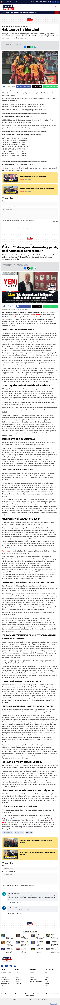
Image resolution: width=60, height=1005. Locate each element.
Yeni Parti (36, 314)
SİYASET (47, 977)
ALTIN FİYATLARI (5, 983)
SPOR (46, 981)
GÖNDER (55, 221)
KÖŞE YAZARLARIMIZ (6, 972)
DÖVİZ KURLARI (5, 981)
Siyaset (14, 244)
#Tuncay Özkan (8, 832)
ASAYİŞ (46, 979)
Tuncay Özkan (15, 317)
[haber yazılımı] (53, 1004)
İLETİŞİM (37, 1)
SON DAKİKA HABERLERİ (36, 981)
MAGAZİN (18, 972)
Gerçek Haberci (7, 26)
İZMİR (46, 972)
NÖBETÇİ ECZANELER (6, 988)
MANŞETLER (4, 977)
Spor (13, 26)
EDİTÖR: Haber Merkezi (23, 309)
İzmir (26, 264)
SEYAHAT (18, 985)
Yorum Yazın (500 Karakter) (9, 207)
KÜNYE (32, 1)
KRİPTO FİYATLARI (5, 985)
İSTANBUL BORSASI (5, 979)
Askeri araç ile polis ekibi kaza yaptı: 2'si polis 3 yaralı (17, 12)
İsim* (3, 201)
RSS (15, 999)
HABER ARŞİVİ (33, 979)
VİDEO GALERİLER (14, 1)
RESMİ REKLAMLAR (44, 1)
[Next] (58, 12)
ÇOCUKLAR (18, 983)
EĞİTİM (17, 977)
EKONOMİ (47, 983)
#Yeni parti (29, 832)
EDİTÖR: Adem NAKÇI (21, 90)
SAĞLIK (46, 985)
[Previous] (56, 12)
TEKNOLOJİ (18, 979)
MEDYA (17, 981)
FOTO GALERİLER (23, 1)
